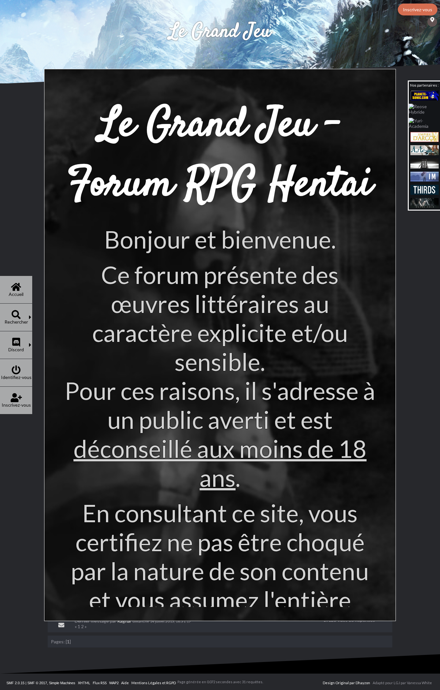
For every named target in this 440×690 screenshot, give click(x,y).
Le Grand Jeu (220, 32)
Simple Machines (62, 683)
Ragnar (124, 621)
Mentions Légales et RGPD (153, 683)
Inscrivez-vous (417, 9)
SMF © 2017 (37, 683)
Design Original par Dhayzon (346, 683)
